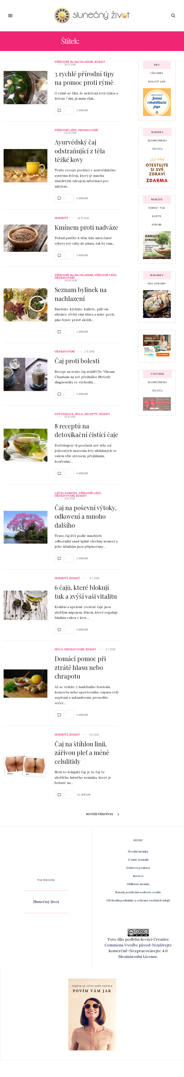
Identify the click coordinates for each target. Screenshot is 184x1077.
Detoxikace (64, 414)
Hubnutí (61, 218)
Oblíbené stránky (138, 884)
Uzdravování (88, 130)
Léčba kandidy (66, 493)
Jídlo (79, 414)
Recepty (91, 414)
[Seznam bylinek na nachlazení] (25, 305)
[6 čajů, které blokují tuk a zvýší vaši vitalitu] (25, 605)
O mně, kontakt (138, 859)
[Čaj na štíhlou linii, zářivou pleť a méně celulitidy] (25, 766)
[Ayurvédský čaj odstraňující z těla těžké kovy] (25, 165)
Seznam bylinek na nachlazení (81, 293)
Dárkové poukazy (138, 868)
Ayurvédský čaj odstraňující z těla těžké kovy (80, 151)
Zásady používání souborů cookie (138, 892)
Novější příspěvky (100, 814)
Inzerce (138, 876)
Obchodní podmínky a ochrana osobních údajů (138, 900)
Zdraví (99, 62)
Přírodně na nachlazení (74, 62)
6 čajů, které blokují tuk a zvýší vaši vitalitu (86, 591)
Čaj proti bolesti (77, 361)
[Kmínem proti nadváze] (25, 238)
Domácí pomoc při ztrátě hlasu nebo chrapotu (80, 667)
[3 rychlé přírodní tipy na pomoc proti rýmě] (25, 87)
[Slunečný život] (92, 15)
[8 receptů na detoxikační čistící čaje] (25, 445)
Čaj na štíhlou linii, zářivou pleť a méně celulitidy (82, 753)
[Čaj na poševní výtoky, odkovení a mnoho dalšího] (25, 527)
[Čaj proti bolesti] (25, 374)
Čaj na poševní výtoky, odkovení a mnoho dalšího (86, 516)
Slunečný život (46, 901)
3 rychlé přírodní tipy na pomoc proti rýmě (84, 77)
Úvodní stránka (138, 851)
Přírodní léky (66, 130)
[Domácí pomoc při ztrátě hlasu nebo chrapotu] (25, 683)
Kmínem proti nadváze (86, 227)
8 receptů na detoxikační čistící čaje (86, 430)
